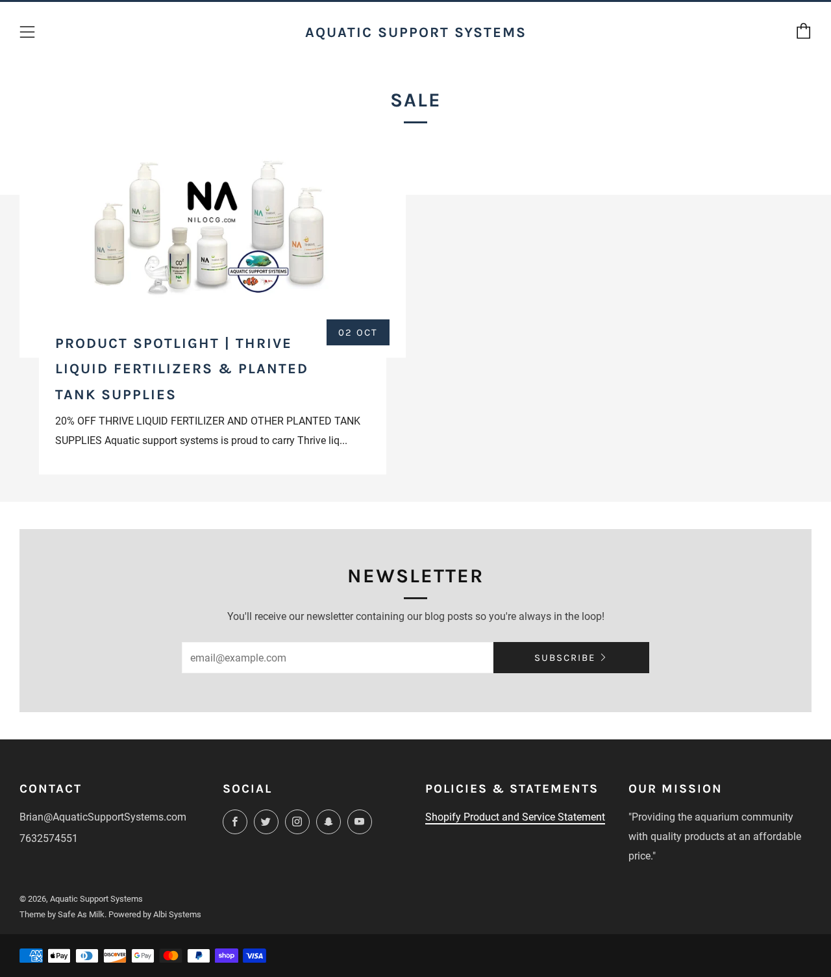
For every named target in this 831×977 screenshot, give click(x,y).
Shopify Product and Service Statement (515, 817)
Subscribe (564, 657)
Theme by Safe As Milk (62, 914)
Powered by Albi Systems (154, 914)
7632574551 (48, 838)
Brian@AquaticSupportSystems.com (102, 817)
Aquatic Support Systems (416, 32)
